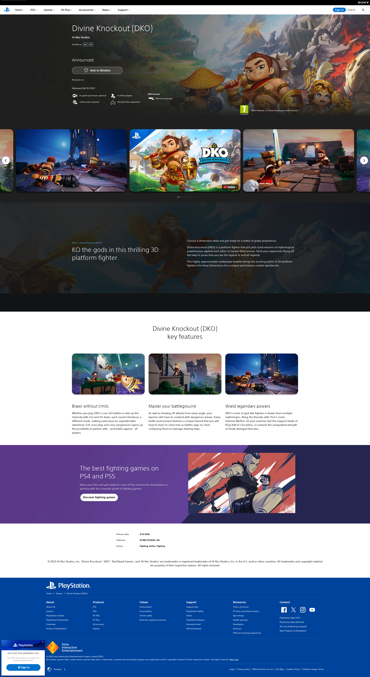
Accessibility (145, 611)
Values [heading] (144, 602)
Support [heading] (191, 602)
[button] (185, 160)
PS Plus (65, 9)
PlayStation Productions (57, 620)
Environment (145, 607)
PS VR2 (96, 615)
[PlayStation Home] (7, 10)
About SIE (50, 607)
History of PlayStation (56, 628)
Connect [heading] (285, 602)
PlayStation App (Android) (292, 622)
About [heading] (50, 602)
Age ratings (238, 615)
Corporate (51, 624)
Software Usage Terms (313, 669)
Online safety (146, 615)
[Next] (364, 160)
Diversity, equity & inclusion (153, 620)
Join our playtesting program (293, 626)
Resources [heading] (239, 602)
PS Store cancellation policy (246, 611)
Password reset (193, 624)
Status (189, 615)
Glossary (237, 628)
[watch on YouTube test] (230, 187)
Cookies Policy (293, 669)
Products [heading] (98, 602)
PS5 (32, 9)
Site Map (279, 669)
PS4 (94, 611)
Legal (232, 669)
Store (18, 9)
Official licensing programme (247, 633)
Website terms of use (263, 669)
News (105, 9)
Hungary (57, 669)
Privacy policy (243, 669)
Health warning (240, 620)
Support (123, 9)
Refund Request (193, 628)
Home (49, 593)
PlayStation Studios (55, 615)
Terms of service (241, 607)
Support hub (192, 607)
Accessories (86, 9)
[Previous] (6, 160)
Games (48, 9)
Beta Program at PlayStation (293, 630)
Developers (238, 624)
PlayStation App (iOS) (290, 617)
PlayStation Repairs (195, 620)
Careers (49, 611)
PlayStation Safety (194, 611)
